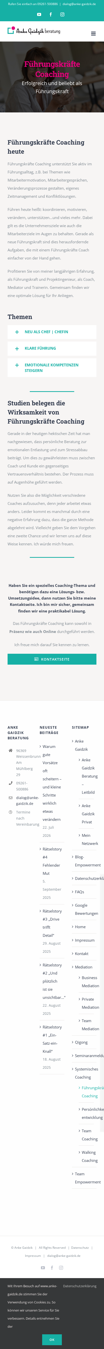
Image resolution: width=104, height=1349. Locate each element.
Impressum (84, 940)
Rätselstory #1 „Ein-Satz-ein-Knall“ (52, 1039)
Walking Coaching (86, 1156)
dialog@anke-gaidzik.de (79, 4)
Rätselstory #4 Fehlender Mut (52, 861)
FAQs (79, 891)
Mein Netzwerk (86, 839)
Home (80, 926)
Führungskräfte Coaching (86, 1091)
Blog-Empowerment (84, 860)
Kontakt (81, 953)
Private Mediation (86, 1003)
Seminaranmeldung (84, 1055)
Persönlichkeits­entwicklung (86, 1113)
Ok (52, 1339)
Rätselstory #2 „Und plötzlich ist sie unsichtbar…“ (52, 981)
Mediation (83, 966)
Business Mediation (86, 981)
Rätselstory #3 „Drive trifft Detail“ (52, 923)
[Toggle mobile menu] (93, 33)
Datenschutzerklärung (84, 878)
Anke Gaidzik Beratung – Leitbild (86, 776)
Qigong (81, 1042)
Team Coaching (86, 1134)
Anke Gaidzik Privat (86, 813)
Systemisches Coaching (84, 1073)
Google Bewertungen (84, 909)
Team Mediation (86, 1024)
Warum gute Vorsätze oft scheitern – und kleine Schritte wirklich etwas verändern (52, 783)
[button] (52, 332)
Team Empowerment (84, 1177)
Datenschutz (80, 1247)
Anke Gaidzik (81, 745)
